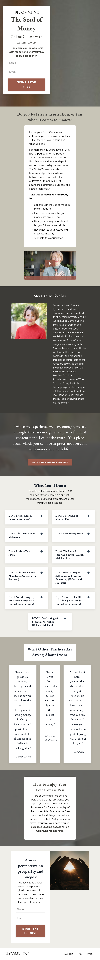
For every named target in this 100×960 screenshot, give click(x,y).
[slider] (50, 278)
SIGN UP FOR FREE (26, 84)
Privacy (89, 954)
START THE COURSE (30, 931)
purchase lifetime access (46, 826)
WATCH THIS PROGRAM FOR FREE (50, 462)
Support (69, 954)
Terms (79, 954)
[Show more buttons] (73, 278)
